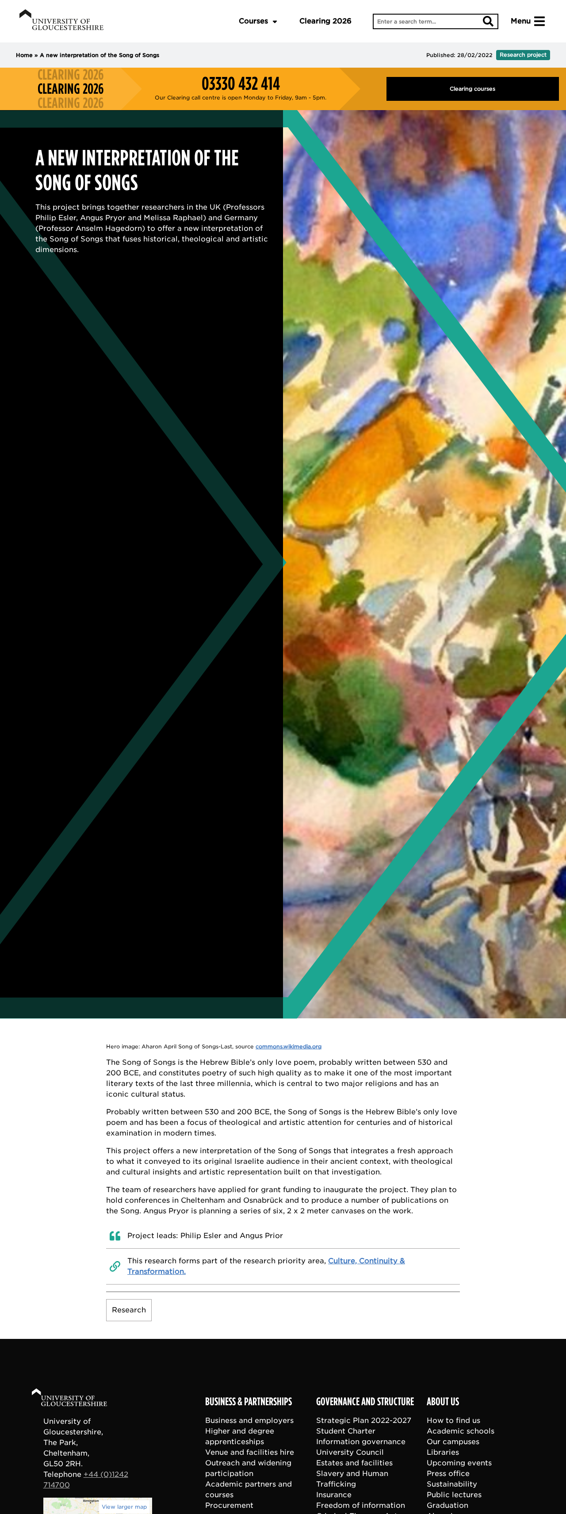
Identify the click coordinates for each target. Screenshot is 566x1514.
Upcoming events (459, 1463)
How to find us (453, 1420)
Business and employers (249, 1420)
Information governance (360, 1442)
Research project (523, 54)
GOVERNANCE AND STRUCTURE (365, 1401)
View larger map (124, 1506)
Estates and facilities (354, 1463)
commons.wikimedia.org (288, 1046)
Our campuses (453, 1442)
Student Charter (345, 1431)
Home (24, 55)
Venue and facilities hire (249, 1452)
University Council (350, 1452)
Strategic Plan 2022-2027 (363, 1420)
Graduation (447, 1505)
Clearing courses (472, 88)
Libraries (443, 1452)
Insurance (334, 1495)
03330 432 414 (241, 83)
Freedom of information (360, 1505)
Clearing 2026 (325, 21)
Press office (448, 1473)
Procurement (229, 1505)
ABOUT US (443, 1401)
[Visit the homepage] (61, 21)
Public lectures (454, 1495)
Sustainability (452, 1484)
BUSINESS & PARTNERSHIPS (248, 1401)
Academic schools (460, 1431)
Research (129, 1310)
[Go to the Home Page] (78, 1398)
